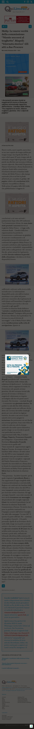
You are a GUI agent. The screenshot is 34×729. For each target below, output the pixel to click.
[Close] (29, 354)
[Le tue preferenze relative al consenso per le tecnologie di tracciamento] (31, 726)
